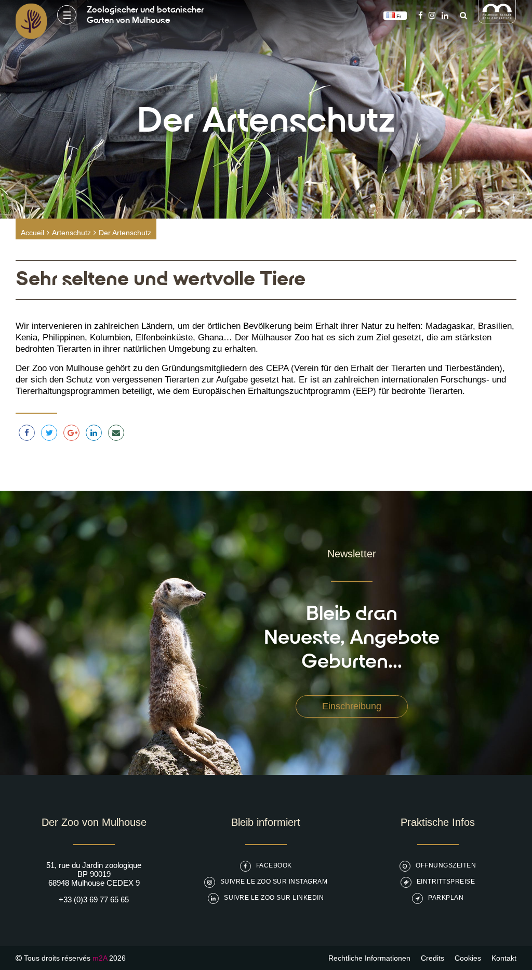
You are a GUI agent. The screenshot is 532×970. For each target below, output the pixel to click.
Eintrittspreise (446, 881)
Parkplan (445, 897)
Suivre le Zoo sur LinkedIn (274, 897)
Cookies (468, 958)
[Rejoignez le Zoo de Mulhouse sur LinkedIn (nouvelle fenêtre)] (445, 15)
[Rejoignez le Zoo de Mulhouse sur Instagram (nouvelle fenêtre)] (432, 15)
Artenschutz (71, 232)
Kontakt (503, 958)
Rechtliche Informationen (369, 958)
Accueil (32, 232)
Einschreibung (351, 706)
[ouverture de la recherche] (461, 15)
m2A (99, 958)
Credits (432, 958)
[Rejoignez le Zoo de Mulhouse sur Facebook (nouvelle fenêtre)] (420, 15)
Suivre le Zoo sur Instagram (274, 881)
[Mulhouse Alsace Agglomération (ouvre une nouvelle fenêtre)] (497, 20)
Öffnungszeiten (446, 865)
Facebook (274, 865)
